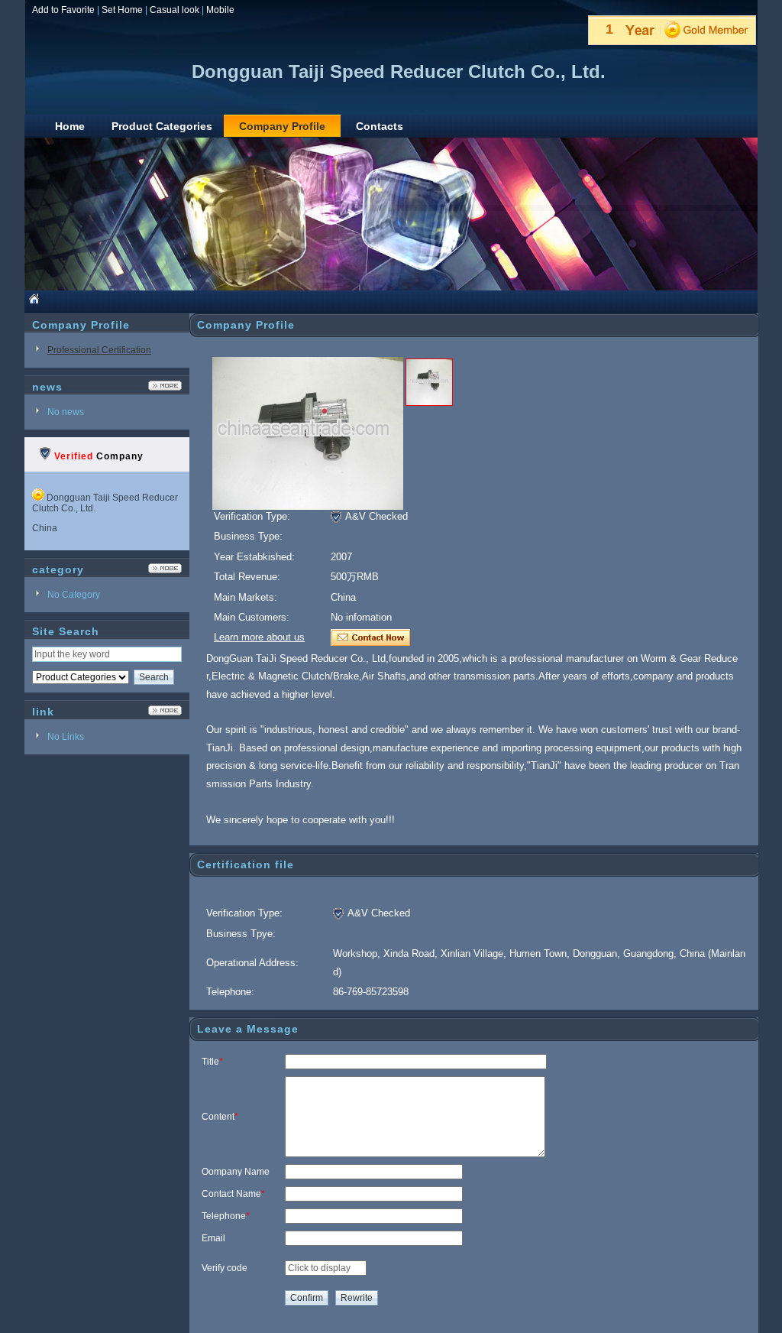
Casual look (174, 10)
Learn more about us (259, 637)
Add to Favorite (63, 10)
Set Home (122, 10)
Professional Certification (99, 350)
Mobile (220, 10)
